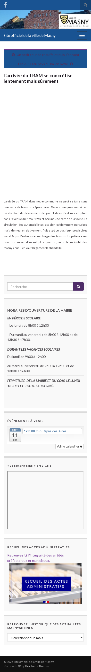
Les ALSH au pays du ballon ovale (43, 64)
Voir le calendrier (68, 446)
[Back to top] (80, 661)
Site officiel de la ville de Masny (30, 35)
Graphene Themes (37, 666)
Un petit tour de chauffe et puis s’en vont (48, 55)
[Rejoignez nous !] (5, 4)
